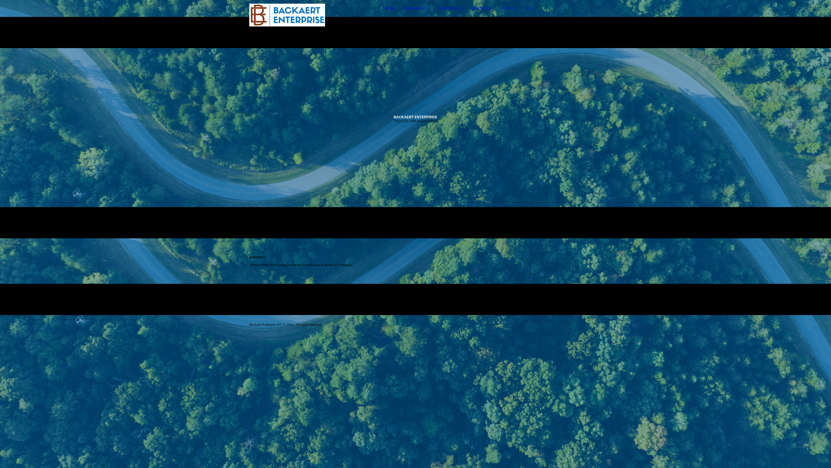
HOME (390, 8)
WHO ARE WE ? (416, 8)
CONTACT (509, 8)
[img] (287, 15)
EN (529, 8)
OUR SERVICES (449, 8)
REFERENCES (482, 8)
